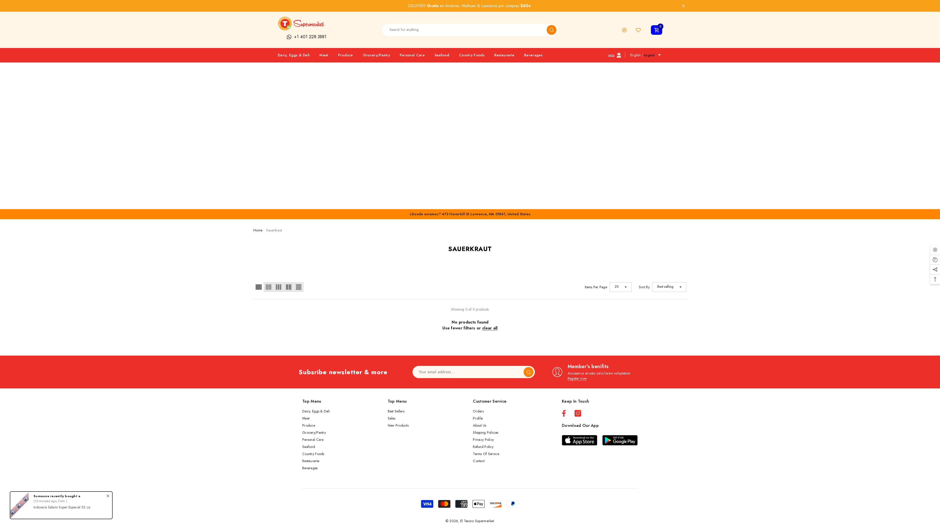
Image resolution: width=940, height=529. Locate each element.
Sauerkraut (274, 230)
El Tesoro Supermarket (477, 520)
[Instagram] (578, 413)
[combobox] (464, 30)
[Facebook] (564, 413)
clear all (490, 328)
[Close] (683, 6)
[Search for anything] (470, 30)
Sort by (644, 287)
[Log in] (624, 30)
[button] (656, 30)
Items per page (596, 287)
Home (257, 230)
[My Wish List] (638, 30)
